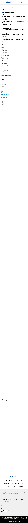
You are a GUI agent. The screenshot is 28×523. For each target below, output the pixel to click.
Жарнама (19, 480)
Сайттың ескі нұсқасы (18, 483)
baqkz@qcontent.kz (6, 501)
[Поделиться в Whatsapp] (8, 75)
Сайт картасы (4, 508)
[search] (25, 2)
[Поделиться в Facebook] (2, 75)
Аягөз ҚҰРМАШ (4, 80)
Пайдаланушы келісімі (6, 505)
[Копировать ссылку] (10, 75)
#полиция (3, 86)
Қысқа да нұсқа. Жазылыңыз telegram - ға (5, 96)
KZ (22, 2)
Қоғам (14, 486)
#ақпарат (3, 87)
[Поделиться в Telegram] (4, 75)
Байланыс (6, 483)
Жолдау (21, 486)
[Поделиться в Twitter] (6, 75)
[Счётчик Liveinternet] (4, 511)
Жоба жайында (10, 480)
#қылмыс (3, 84)
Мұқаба (3, 7)
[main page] (12, 2)
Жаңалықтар (10, 7)
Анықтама (7, 486)
